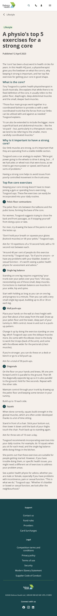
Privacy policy (28, 555)
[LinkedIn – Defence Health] (33, 607)
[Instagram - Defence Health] (28, 607)
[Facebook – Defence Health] (23, 607)
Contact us (28, 515)
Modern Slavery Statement (28, 570)
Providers (28, 525)
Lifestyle (11, 14)
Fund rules (28, 520)
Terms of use (28, 560)
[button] (29, 5)
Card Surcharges (28, 530)
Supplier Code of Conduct (28, 575)
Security (28, 565)
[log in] (41, 5)
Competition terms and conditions (28, 549)
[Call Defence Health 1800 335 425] (36, 5)
